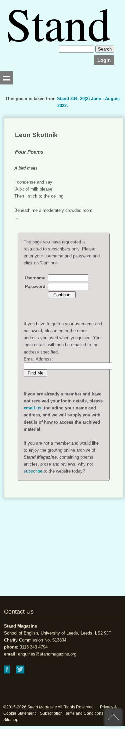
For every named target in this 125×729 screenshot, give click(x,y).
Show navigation (6, 77)
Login (104, 60)
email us (32, 407)
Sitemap (10, 720)
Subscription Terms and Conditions (71, 713)
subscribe (33, 471)
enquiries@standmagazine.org (47, 654)
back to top (113, 717)
